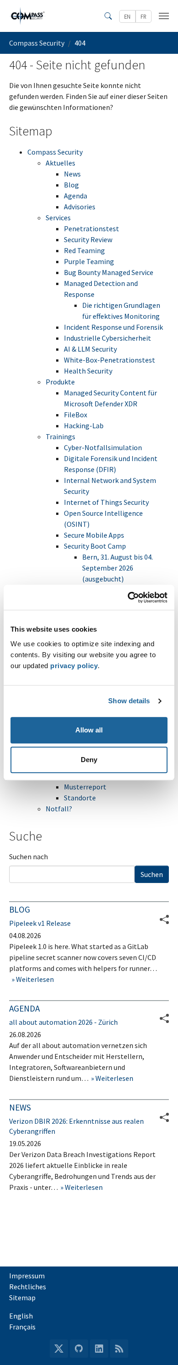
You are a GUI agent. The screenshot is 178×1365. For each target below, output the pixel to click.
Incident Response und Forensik (113, 327)
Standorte (80, 797)
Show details (129, 701)
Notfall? (59, 808)
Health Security (88, 370)
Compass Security (55, 151)
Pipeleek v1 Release (40, 923)
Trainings (60, 436)
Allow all (89, 730)
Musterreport (85, 786)
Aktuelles (60, 162)
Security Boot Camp (95, 545)
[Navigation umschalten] (164, 16)
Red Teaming (84, 250)
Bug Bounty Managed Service (108, 272)
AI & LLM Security (90, 348)
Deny (89, 759)
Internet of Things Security (106, 502)
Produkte (60, 381)
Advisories (79, 206)
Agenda (75, 195)
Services (58, 217)
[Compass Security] (28, 16)
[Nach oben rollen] (158, 1345)
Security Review (88, 239)
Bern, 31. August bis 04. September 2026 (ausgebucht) (117, 567)
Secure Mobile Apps (94, 535)
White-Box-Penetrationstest (109, 359)
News (72, 173)
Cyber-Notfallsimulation (103, 447)
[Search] (108, 16)
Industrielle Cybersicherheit (107, 338)
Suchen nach (28, 856)
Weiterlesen (34, 979)
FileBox (75, 414)
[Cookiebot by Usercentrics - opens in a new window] (128, 597)
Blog (71, 184)
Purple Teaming (89, 261)
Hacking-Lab (84, 425)
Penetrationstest (91, 228)
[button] (164, 1018)
